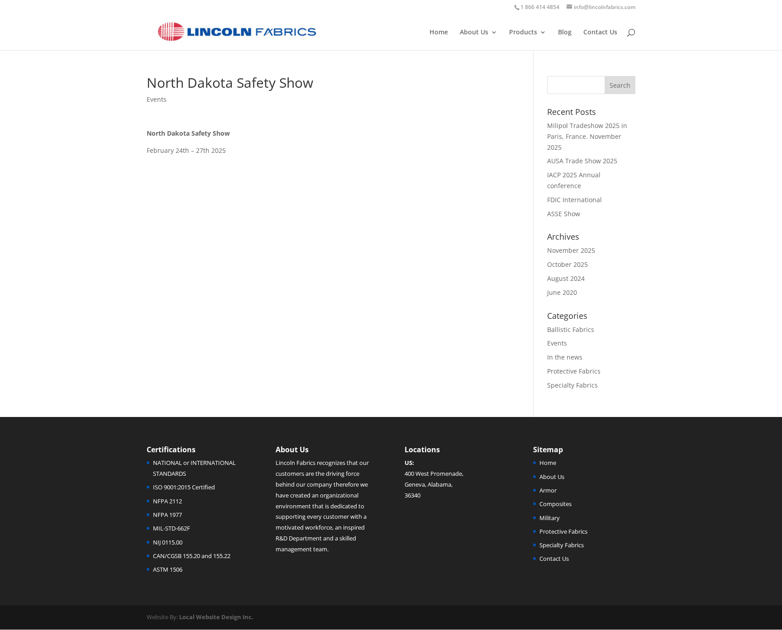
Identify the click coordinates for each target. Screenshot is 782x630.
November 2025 (571, 250)
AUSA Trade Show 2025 (582, 160)
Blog (565, 32)
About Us (474, 32)
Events (157, 99)
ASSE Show (563, 213)
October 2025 (567, 264)
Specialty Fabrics (572, 385)
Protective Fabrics (574, 371)
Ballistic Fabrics (570, 329)
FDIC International (574, 199)
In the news (564, 357)
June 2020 (562, 292)
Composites (555, 504)
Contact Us (600, 32)
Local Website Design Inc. (216, 617)
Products (523, 32)
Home (438, 32)
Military (549, 518)
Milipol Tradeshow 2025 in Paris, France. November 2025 (587, 136)
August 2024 (566, 278)
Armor (548, 490)
